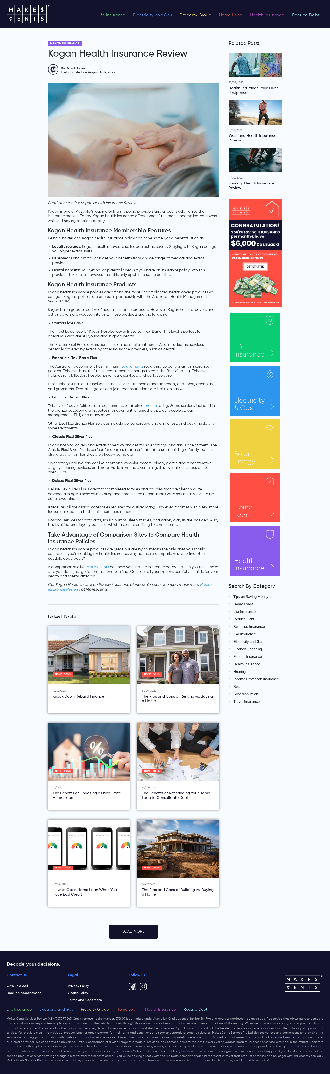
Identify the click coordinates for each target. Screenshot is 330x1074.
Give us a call (17, 986)
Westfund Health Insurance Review (252, 138)
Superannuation (245, 694)
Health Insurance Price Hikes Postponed (253, 90)
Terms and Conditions (85, 1000)
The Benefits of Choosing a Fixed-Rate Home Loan (87, 795)
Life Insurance (111, 15)
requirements (131, 366)
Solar (244, 458)
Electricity (249, 404)
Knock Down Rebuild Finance (78, 697)
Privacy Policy (78, 986)
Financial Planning (247, 649)
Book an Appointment (24, 993)
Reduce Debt (305, 15)
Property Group (195, 15)
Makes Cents (97, 567)
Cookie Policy (78, 993)
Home (243, 511)
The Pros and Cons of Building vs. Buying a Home (178, 892)
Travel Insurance (246, 701)
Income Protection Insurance (256, 679)
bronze (150, 406)
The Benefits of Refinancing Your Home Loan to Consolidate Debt (176, 795)
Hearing (239, 671)
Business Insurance (249, 627)
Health (249, 565)
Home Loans (63, 674)
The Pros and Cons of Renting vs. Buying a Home (177, 699)
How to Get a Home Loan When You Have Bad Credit (85, 892)
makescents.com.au (245, 1018)
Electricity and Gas (152, 15)
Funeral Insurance (247, 657)
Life (249, 351)
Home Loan (230, 15)
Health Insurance (267, 15)
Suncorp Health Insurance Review (251, 186)
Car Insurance (244, 634)
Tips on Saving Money (250, 597)
